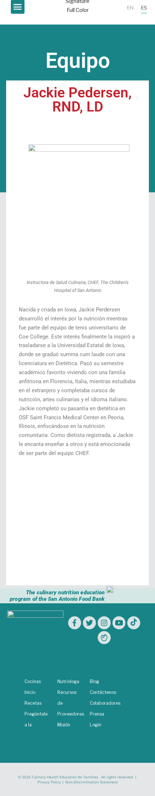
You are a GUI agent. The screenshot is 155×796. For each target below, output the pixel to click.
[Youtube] (118, 622)
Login (95, 724)
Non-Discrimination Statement (91, 781)
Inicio (30, 692)
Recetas (33, 703)
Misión (63, 724)
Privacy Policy (49, 781)
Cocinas (33, 681)
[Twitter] (89, 622)
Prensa (97, 714)
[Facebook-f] (74, 622)
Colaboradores (105, 703)
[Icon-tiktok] (133, 622)
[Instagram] (104, 622)
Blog (94, 681)
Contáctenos (103, 692)
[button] (18, 7)
